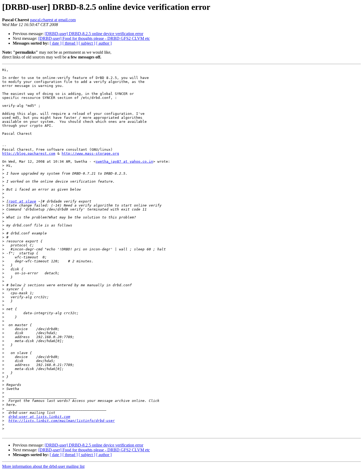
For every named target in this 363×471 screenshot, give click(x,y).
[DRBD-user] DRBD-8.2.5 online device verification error (94, 33)
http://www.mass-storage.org (90, 153)
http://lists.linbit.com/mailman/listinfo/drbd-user (62, 421)
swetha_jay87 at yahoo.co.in (124, 161)
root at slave (22, 201)
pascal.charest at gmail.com (53, 20)
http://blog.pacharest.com (28, 153)
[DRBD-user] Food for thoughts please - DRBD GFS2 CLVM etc (94, 38)
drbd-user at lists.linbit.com (39, 417)
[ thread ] (70, 43)
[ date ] (55, 43)
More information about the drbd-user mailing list (43, 466)
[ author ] (104, 43)
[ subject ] (87, 43)
